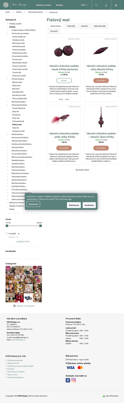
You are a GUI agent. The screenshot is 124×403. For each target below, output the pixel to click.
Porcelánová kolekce (19, 189)
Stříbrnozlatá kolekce (20, 199)
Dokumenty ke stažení (15, 371)
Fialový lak (16, 115)
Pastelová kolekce (18, 170)
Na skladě (14, 233)
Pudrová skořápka (19, 49)
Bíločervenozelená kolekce (22, 157)
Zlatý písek (16, 85)
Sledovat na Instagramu (26, 306)
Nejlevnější (71, 26)
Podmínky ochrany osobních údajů (20, 366)
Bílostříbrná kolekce (19, 150)
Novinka (13, 237)
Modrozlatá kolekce (19, 176)
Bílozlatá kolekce (18, 167)
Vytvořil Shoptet (112, 396)
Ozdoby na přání (15, 23)
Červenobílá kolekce (19, 154)
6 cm (67, 99)
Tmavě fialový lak (18, 108)
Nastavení (33, 204)
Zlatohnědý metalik (19, 62)
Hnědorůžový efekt (19, 53)
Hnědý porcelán (18, 40)
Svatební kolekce (18, 163)
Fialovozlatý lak (18, 121)
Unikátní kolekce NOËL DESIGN (23, 30)
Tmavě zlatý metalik (19, 69)
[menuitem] (43, 5)
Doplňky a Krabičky (16, 206)
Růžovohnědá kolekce (20, 196)
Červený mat (17, 59)
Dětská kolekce (17, 134)
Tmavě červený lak (19, 66)
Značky (12, 209)
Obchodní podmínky (15, 360)
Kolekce (12, 27)
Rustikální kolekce (19, 186)
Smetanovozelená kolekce (22, 193)
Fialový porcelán (18, 131)
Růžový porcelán (18, 43)
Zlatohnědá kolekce (19, 180)
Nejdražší (84, 26)
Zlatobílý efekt (17, 92)
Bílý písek (15, 88)
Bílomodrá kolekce (19, 102)
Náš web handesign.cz (15, 377)
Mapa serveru (12, 374)
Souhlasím (89, 205)
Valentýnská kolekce (19, 141)
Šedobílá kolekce (18, 160)
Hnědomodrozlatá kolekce (22, 144)
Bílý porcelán (17, 82)
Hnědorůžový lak (18, 46)
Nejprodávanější (99, 26)
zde (69, 199)
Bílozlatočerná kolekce (20, 173)
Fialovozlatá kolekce (19, 105)
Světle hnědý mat (19, 36)
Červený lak (16, 72)
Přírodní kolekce (18, 79)
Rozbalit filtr (23, 241)
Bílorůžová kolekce (19, 183)
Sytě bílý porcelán (19, 95)
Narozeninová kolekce (20, 137)
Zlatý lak (15, 111)
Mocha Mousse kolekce (20, 33)
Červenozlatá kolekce (20, 56)
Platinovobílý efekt (19, 98)
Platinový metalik (19, 75)
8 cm (61, 99)
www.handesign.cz (18, 340)
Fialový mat (17, 124)
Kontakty (10, 369)
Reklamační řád (13, 363)
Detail (64, 80)
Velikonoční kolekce (16, 202)
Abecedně (54, 31)
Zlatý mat (15, 118)
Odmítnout (74, 205)
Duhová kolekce (18, 147)
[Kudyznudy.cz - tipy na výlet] (77, 359)
